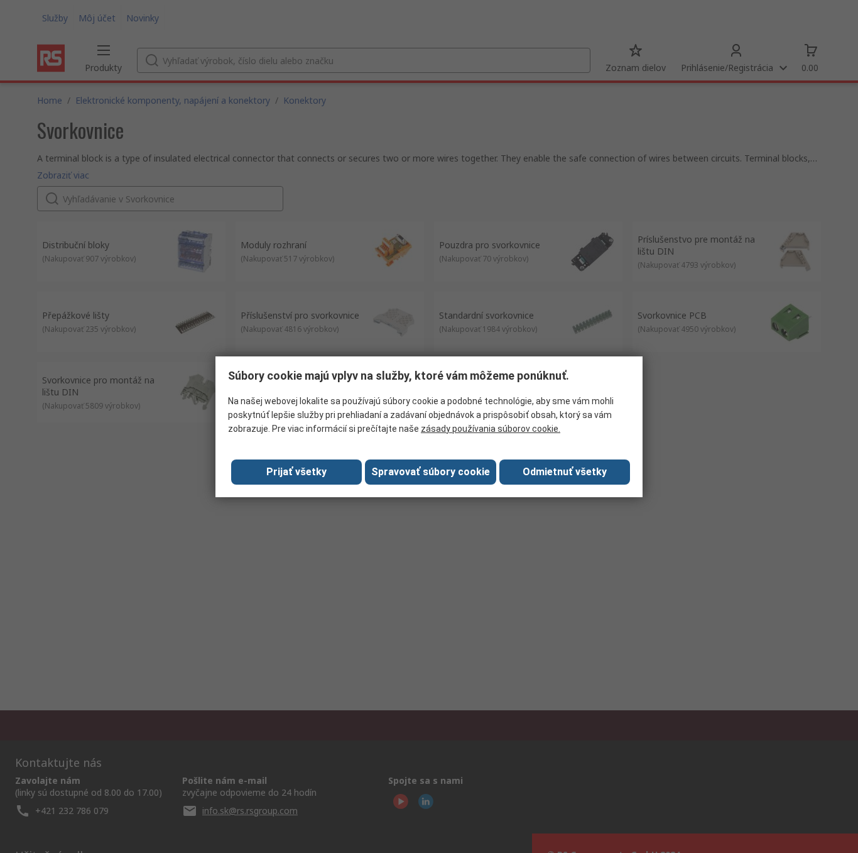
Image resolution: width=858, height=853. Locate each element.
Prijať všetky (296, 472)
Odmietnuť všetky (565, 472)
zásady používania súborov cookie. (490, 429)
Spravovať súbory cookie (430, 472)
